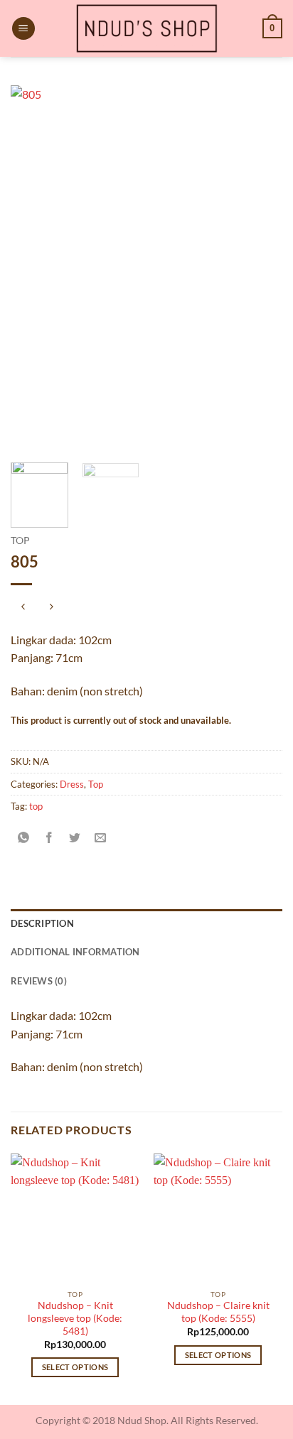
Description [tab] (42, 923)
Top (20, 540)
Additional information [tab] (75, 951)
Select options (75, 1367)
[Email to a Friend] (100, 837)
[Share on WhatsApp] (24, 837)
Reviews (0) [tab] (39, 981)
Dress (72, 784)
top (36, 806)
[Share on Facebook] (49, 837)
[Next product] (23, 608)
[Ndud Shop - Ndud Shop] (146, 28)
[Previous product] (51, 608)
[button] (23, 28)
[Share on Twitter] (75, 837)
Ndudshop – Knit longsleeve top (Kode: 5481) (75, 1318)
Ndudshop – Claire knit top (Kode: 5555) (218, 1312)
